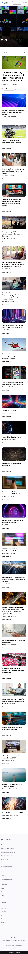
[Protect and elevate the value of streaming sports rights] (14, 350)
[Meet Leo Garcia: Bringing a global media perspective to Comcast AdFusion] (14, 107)
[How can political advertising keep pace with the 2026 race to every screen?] (14, 166)
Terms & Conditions (6, 940)
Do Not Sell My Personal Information (18, 940)
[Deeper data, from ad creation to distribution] (14, 459)
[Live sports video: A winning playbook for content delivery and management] (14, 666)
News (2, 895)
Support (3, 902)
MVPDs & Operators (6, 855)
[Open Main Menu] (26, 3)
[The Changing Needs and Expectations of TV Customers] (14, 545)
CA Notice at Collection (14, 942)
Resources (4, 884)
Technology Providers (7, 866)
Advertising (4, 859)
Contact (3, 908)
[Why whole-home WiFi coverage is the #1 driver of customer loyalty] (14, 321)
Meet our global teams (7, 879)
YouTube (3, 922)
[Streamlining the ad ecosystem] (14, 432)
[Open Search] (23, 3)
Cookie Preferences (15, 952)
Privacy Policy (14, 937)
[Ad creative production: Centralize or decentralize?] (14, 636)
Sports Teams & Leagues (8, 852)
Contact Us (17, 3)
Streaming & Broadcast (7, 848)
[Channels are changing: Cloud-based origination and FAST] (14, 752)
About (3, 872)
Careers (3, 875)
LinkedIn (3, 911)
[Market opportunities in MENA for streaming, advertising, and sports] (14, 695)
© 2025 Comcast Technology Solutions (14, 945)
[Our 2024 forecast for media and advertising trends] (14, 780)
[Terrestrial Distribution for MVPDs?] (14, 808)
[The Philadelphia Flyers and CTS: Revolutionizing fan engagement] (14, 378)
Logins (3, 928)
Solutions (3, 845)
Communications (6, 863)
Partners (3, 899)
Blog (2, 888)
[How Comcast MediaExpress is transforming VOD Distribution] (14, 488)
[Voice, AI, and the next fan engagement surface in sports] (14, 137)
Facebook (4, 919)
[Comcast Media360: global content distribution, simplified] (14, 516)
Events (3, 892)
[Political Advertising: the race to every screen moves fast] (14, 724)
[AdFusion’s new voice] (14, 406)
